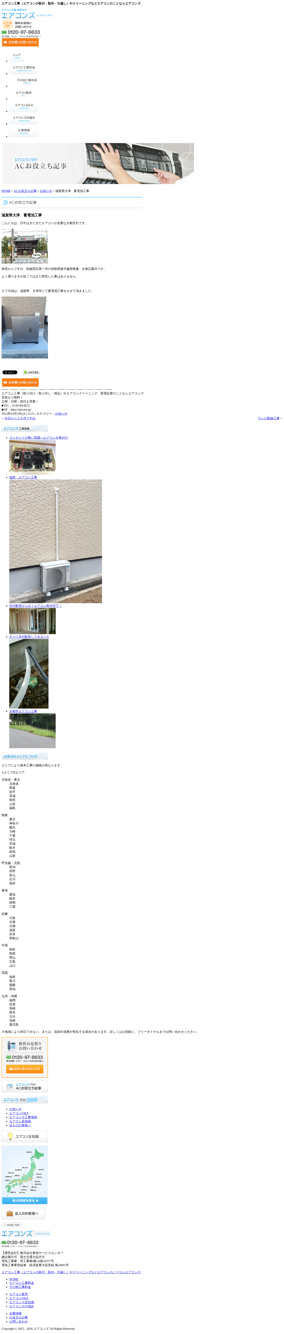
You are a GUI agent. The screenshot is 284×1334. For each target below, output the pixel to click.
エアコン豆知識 (20, 1121)
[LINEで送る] (31, 372)
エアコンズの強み (21, 1306)
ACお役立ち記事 (25, 191)
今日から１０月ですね (19, 418)
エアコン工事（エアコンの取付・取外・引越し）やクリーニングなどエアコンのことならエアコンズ (71, 1272)
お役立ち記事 (18, 1317)
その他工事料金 (20, 1287)
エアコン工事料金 (21, 1283)
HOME (6, 191)
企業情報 (15, 1313)
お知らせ (46, 191)
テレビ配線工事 (269, 418)
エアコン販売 (18, 1294)
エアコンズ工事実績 (23, 1117)
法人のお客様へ (20, 1125)
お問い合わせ (18, 1321)
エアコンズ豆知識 (21, 1302)
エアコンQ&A (19, 1113)
